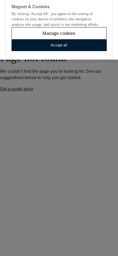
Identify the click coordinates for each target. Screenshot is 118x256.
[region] (59, 30)
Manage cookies (59, 33)
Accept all (59, 45)
